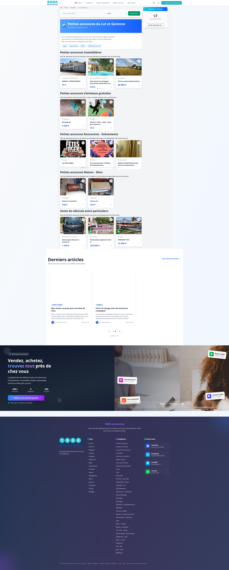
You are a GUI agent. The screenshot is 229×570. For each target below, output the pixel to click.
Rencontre (119, 476)
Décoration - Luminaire (123, 492)
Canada (91, 453)
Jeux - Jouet (119, 550)
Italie (90, 463)
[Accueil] (61, 7)
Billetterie (119, 553)
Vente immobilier (122, 443)
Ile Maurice (92, 460)
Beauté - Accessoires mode (125, 514)
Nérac (83, 46)
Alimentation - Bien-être (124, 517)
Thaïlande (92, 485)
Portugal (92, 469)
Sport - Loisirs (120, 540)
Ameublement (121, 488)
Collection (119, 543)
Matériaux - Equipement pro (125, 505)
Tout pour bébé (121, 511)
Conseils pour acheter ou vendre (136, 563)
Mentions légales (93, 563)
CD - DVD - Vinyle (121, 530)
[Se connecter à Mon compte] (154, 3)
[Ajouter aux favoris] (83, 61)
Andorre (91, 447)
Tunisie (91, 488)
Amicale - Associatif (122, 479)
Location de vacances (123, 450)
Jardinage (119, 501)
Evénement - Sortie (122, 482)
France (79, 3)
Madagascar (93, 476)
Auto (117, 521)
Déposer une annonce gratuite (26, 398)
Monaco (91, 482)
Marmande (73, 46)
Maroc (91, 479)
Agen (65, 46)
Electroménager (121, 495)
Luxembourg (93, 466)
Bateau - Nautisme (122, 527)
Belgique (92, 450)
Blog (124, 563)
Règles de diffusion (111, 563)
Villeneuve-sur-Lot (94, 46)
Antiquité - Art (120, 485)
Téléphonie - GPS (121, 537)
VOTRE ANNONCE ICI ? (155, 25)
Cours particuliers (122, 463)
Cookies (101, 563)
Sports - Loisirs (57, 305)
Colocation (119, 453)
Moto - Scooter (121, 524)
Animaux (99, 305)
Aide (120, 563)
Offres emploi (120, 460)
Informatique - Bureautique (125, 533)
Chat (117, 472)
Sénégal (91, 492)
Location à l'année (122, 447)
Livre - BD (119, 546)
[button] (97, 88)
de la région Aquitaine (106, 37)
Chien (118, 469)
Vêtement (119, 508)
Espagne (92, 456)
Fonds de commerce (123, 456)
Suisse (91, 472)
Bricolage (119, 498)
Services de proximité (123, 466)
